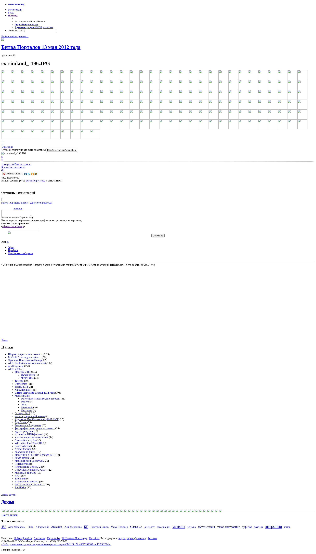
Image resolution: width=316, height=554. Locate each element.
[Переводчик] (181, 511)
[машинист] (153, 511)
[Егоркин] (129, 511)
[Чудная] (212, 511)
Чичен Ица (27, 377)
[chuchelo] (23, 511)
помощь (17, 208)
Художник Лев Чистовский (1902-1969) (37, 419)
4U (3, 527)
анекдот (150, 526)
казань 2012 (21, 386)
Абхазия (56, 526)
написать (33, 24)
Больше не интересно (13, 167)
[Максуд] (149, 511)
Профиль (13, 250)
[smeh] (86, 511)
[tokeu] (90, 511)
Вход (10, 12)
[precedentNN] (74, 511)
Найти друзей (9, 515)
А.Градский (42, 527)
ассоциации (163, 527)
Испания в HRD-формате (29, 434)
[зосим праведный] (133, 511)
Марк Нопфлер (119, 527)
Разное (25, 401)
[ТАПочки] (192, 511)
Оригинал (7, 146)
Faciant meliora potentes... (14, 36)
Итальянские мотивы (27, 481)
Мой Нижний (22, 395)
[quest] (82, 511)
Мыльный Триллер (25, 472)
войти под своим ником (14, 202)
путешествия (206, 526)
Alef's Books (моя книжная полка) (27, 363)
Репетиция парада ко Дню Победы (40, 398)
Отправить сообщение (20, 253)
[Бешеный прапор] (106, 511)
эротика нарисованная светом (31, 437)
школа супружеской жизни (30, 416)
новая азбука (22, 457)
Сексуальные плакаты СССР (31, 469)
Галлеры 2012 (22, 413)
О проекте (39, 538)
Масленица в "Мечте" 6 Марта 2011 (35, 454)
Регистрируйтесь (35, 180)
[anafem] (7, 511)
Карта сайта (53, 538)
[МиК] (157, 511)
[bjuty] (15, 511)
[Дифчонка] (121, 511)
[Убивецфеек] (196, 511)
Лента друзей (8, 494)
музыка (191, 527)
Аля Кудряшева (73, 527)
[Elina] (27, 511)
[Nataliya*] (66, 511)
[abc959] (3, 511)
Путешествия (22, 463)
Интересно (7, 164)
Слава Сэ (136, 526)
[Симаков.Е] (188, 511)
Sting (30, 527)
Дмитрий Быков (100, 527)
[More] (62, 511)
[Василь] (113, 511)
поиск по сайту (16, 30)
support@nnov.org (136, 538)
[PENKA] (70, 511)
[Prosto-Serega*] (78, 511)
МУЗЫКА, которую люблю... (24, 357)
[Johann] (46, 511)
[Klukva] (50, 511)
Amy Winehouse (17, 527)
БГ (86, 527)
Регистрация (15, 9)
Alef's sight (14, 369)
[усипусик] (200, 511)
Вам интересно (22, 164)
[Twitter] (29, 174)
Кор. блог (94, 538)
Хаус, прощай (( (23, 389)
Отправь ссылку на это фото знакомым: (23, 149)
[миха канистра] (161, 511)
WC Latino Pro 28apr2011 (28, 443)
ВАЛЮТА (20, 487)
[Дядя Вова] (125, 511)
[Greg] (42, 511)
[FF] (30, 511)
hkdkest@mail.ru (23, 538)
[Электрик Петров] (216, 511)
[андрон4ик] (98, 511)
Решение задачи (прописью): (17, 217)
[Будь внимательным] (109, 511)
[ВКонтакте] (25, 174)
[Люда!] (145, 511)
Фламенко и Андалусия (28, 425)
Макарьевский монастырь (29, 460)
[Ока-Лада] (177, 511)
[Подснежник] (185, 511)
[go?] (34, 511)
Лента (4, 340)
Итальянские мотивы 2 (27, 466)
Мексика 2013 (22, 372)
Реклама (152, 538)
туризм (247, 526)
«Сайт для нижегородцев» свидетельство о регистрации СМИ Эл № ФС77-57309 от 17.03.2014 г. (56, 544)
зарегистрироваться (41, 202)
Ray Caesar (21, 422)
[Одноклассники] (32, 174)
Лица (24, 404)
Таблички (20, 478)
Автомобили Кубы (25, 440)
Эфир (11, 247)
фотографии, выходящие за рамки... (35, 428)
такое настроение (228, 526)
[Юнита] (220, 511)
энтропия (273, 526)
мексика (178, 527)
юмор (287, 527)
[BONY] (19, 511)
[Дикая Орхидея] (117, 511)
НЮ (17, 475)
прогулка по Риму (25, 452)
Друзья (7, 502)
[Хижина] (208, 511)
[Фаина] (204, 511)
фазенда (19, 380)
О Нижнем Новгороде (74, 538)
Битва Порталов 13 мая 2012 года (40, 47)
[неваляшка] (165, 511)
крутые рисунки (24, 431)
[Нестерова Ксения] (169, 511)
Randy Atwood (23, 446)
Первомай (27, 407)
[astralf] (11, 511)
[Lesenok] (54, 511)
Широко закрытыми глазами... (25, 354)
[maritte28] (58, 511)
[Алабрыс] (94, 511)
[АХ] (102, 511)
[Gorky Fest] (38, 511)
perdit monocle (16, 366)
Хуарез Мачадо (23, 449)
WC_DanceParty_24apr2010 (30, 484)
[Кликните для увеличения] (2, 39)
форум (121, 538)
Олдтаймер (21, 383)
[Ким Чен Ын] (137, 511)
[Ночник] (173, 511)
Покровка (26, 410)
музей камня (28, 375)
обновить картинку (13, 226)
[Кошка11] (141, 511)
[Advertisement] (21, 302)
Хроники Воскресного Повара (25, 360)
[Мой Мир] (36, 174)
